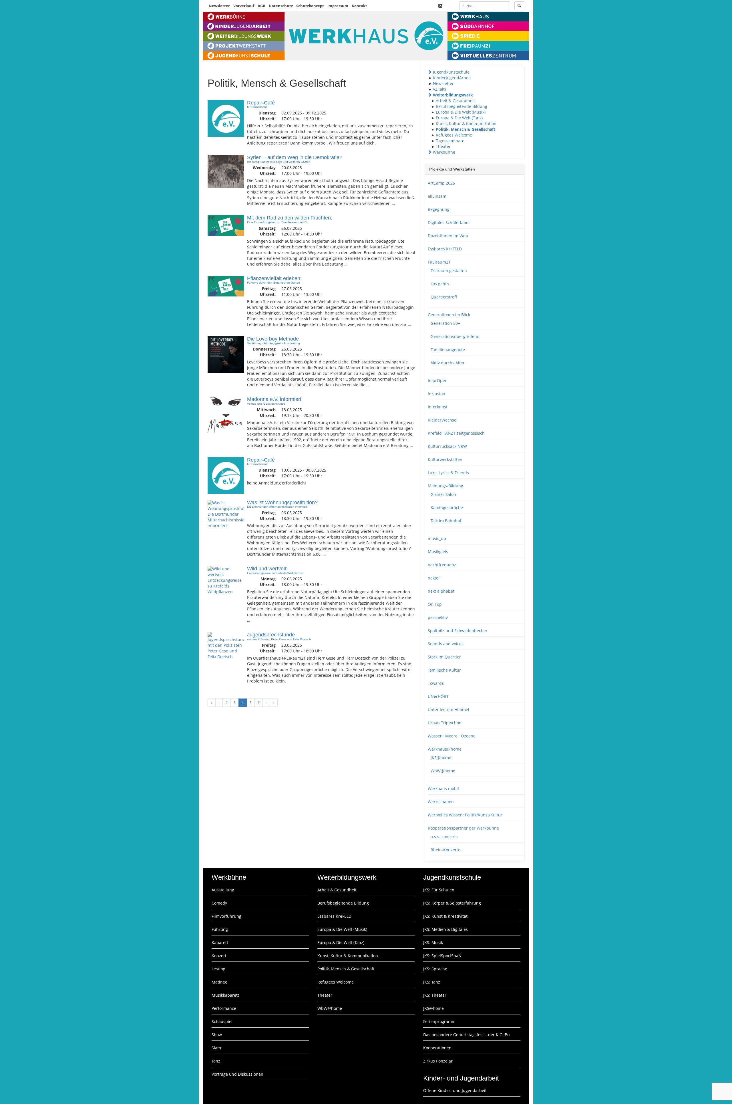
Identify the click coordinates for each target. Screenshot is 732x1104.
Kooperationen (437, 1047)
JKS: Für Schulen (438, 890)
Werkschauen (441, 801)
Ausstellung (223, 890)
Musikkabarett (225, 995)
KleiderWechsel (443, 420)
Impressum (337, 5)
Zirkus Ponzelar (438, 1061)
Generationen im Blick (449, 314)
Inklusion (436, 393)
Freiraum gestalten (449, 270)
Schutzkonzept (310, 5)
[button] (430, 72)
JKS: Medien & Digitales (445, 929)
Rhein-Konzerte (445, 849)
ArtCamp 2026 (441, 183)
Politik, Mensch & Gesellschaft (465, 129)
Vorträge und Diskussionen (237, 1074)
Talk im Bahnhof (446, 520)
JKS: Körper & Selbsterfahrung (452, 903)
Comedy (219, 903)
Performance (224, 1008)
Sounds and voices (446, 643)
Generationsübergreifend (455, 336)
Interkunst (437, 406)
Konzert (219, 955)
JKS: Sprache (435, 969)
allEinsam (437, 196)
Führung (220, 929)
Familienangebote (448, 349)
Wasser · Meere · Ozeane (452, 736)
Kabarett (220, 942)
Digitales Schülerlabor (449, 222)
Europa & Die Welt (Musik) (461, 112)
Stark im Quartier (444, 657)
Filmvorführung (226, 916)
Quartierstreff (444, 297)
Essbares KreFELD (445, 249)
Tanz (216, 1061)
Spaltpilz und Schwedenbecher (458, 630)
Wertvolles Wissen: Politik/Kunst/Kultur (465, 815)
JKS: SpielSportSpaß (442, 955)
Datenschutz (281, 5)
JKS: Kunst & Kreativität (445, 916)
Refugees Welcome (454, 135)
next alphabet (441, 591)
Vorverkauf (243, 5)
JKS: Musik (433, 942)
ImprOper (437, 380)
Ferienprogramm (439, 1021)
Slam (216, 1047)
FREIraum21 (439, 262)
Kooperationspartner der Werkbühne (463, 828)
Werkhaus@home (445, 749)
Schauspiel (222, 1021)
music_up (437, 538)
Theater (443, 146)
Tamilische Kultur (444, 670)
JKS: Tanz (431, 982)
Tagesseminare (450, 140)
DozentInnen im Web (448, 235)
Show (217, 1034)
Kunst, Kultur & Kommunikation (466, 123)
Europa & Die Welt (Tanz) (459, 117)
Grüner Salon (443, 494)
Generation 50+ (445, 323)
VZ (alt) (439, 89)
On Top (435, 604)
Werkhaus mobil (443, 788)
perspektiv (438, 617)
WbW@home (443, 770)
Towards (436, 683)
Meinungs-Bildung (445, 485)
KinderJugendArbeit (452, 77)
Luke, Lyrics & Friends (448, 472)
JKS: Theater (434, 995)
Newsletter (219, 5)
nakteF (434, 578)
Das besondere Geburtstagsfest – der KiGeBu (466, 1034)
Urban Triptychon (445, 722)
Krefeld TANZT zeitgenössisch (456, 433)
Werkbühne (444, 152)
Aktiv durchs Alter (448, 362)
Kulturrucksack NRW (447, 446)
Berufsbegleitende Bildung (461, 106)
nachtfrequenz (442, 564)
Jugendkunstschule (451, 72)
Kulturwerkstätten (445, 459)
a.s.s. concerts (444, 836)
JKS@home (441, 757)
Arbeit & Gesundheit (455, 100)
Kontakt (359, 5)
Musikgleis (438, 551)
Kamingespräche (447, 507)
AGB (261, 5)
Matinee (219, 982)
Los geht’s (440, 283)
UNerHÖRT (438, 696)
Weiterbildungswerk (453, 95)
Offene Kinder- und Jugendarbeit (455, 1090)
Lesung (218, 969)
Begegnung (438, 209)
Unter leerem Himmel (448, 709)
